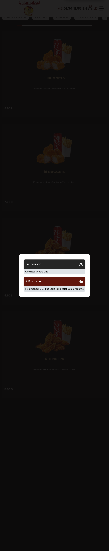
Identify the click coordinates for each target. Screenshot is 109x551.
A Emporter (33, 281)
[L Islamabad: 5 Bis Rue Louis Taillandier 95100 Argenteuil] (54, 289)
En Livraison (33, 264)
